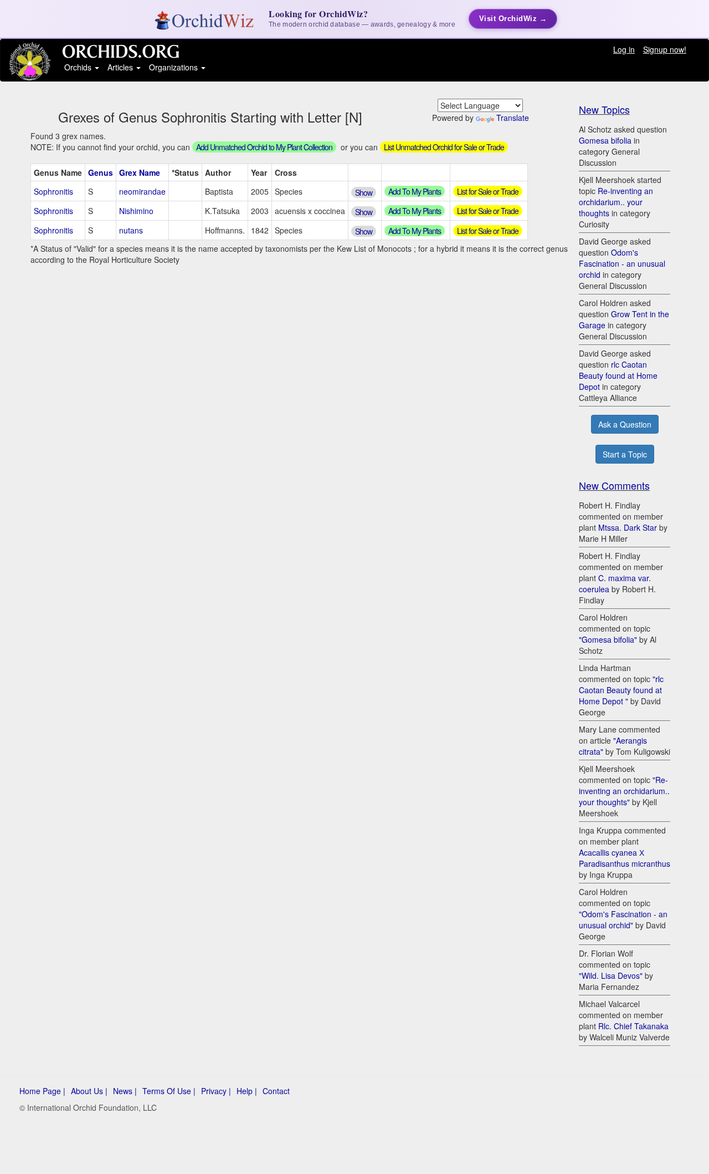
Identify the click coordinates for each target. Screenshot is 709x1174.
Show (363, 192)
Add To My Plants (414, 191)
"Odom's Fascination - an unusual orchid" (623, 919)
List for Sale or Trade (487, 191)
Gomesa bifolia (605, 140)
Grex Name (139, 172)
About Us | (89, 1090)
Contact (276, 1090)
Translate (512, 117)
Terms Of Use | (169, 1090)
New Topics (604, 109)
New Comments (614, 485)
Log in (624, 49)
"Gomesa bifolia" (608, 639)
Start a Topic (625, 454)
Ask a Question (624, 424)
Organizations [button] (174, 67)
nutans (131, 230)
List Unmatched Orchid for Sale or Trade (444, 147)
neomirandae (142, 191)
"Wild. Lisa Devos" (611, 975)
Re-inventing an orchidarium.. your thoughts (616, 201)
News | (125, 1090)
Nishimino (136, 210)
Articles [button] (121, 67)
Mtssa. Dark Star (627, 527)
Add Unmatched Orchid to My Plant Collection (264, 147)
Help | (247, 1090)
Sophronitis (53, 191)
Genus (100, 172)
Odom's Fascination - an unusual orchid (622, 263)
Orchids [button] (79, 67)
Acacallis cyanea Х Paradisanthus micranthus (624, 858)
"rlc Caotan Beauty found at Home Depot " (621, 690)
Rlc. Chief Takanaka (633, 1025)
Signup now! (664, 49)
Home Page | (42, 1090)
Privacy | (216, 1090)
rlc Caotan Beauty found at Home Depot (618, 375)
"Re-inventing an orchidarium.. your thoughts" (624, 790)
